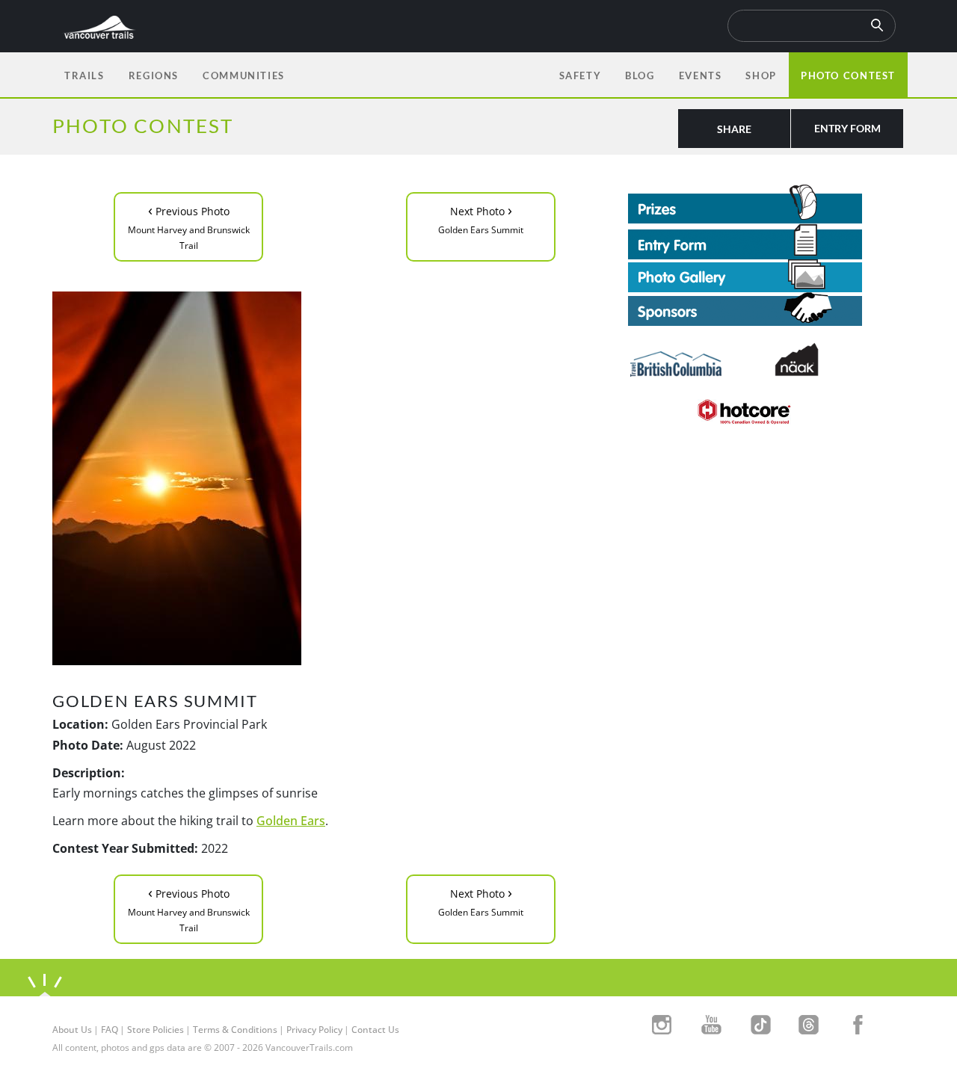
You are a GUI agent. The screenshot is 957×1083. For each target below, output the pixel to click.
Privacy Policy (314, 1029)
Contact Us (375, 1029)
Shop (760, 75)
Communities (244, 75)
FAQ (109, 1029)
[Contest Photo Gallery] (745, 274)
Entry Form (847, 128)
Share (734, 129)
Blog (639, 75)
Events (700, 75)
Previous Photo (189, 226)
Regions (154, 75)
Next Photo (480, 218)
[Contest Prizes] (766, 204)
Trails (84, 75)
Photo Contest (848, 75)
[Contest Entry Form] (766, 241)
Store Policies (155, 1029)
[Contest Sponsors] (766, 309)
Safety (580, 75)
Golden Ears (290, 820)
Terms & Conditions (235, 1029)
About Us (72, 1029)
